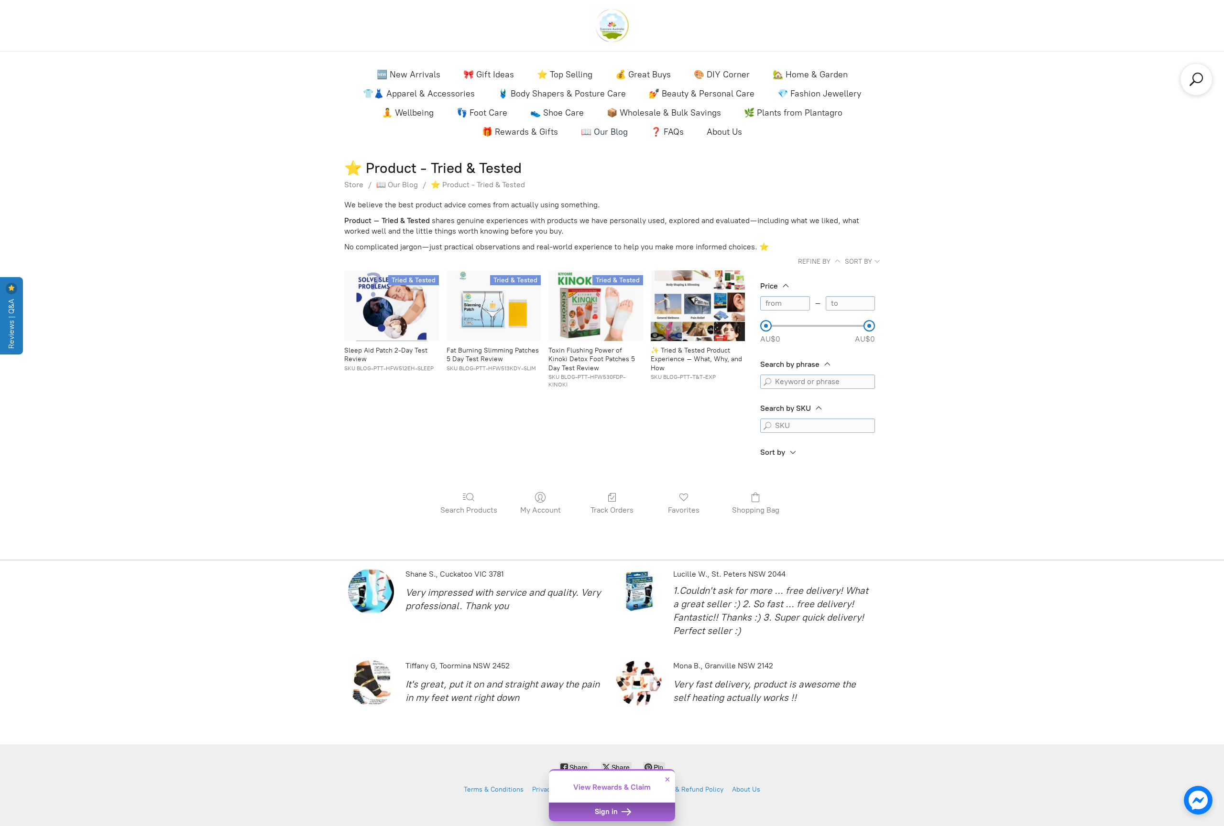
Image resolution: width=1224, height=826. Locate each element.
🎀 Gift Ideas (488, 74)
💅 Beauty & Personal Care (701, 93)
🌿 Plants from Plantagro (793, 112)
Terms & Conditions (494, 789)
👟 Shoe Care (557, 112)
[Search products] (1196, 79)
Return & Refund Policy (688, 789)
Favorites (683, 510)
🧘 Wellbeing (408, 112)
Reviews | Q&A (11, 323)
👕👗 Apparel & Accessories (419, 93)
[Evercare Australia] (612, 25)
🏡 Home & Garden (810, 74)
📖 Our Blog (604, 132)
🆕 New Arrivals (408, 74)
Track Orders (612, 510)
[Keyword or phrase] (767, 382)
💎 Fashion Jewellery (819, 93)
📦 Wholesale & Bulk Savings (664, 112)
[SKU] (767, 425)
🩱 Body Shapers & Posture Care (562, 93)
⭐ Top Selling (564, 74)
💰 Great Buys (643, 74)
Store (353, 184)
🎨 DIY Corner (722, 74)
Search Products (468, 510)
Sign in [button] (607, 811)
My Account (540, 510)
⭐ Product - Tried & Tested (478, 184)
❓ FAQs (667, 132)
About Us (724, 132)
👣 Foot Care (482, 112)
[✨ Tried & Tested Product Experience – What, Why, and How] (698, 305)
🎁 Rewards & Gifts (520, 132)
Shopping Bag (755, 510)
